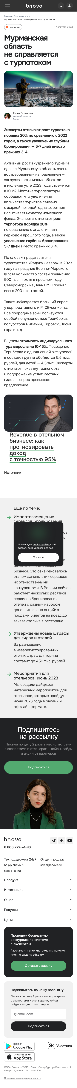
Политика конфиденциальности (22, 1078)
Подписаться (38, 767)
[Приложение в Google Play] (19, 1046)
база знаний (12, 871)
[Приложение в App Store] (19, 1056)
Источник (12, 472)
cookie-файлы (41, 544)
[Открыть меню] (7, 5)
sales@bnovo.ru (51, 865)
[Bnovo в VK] (61, 840)
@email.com (23, 1014)
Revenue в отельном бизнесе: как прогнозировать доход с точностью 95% (37, 447)
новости (24, 16)
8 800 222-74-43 (17, 847)
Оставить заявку (38, 966)
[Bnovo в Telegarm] (53, 840)
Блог (16, 16)
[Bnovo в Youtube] (69, 840)
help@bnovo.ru (14, 865)
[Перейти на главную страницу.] (34, 6)
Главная (8, 16)
